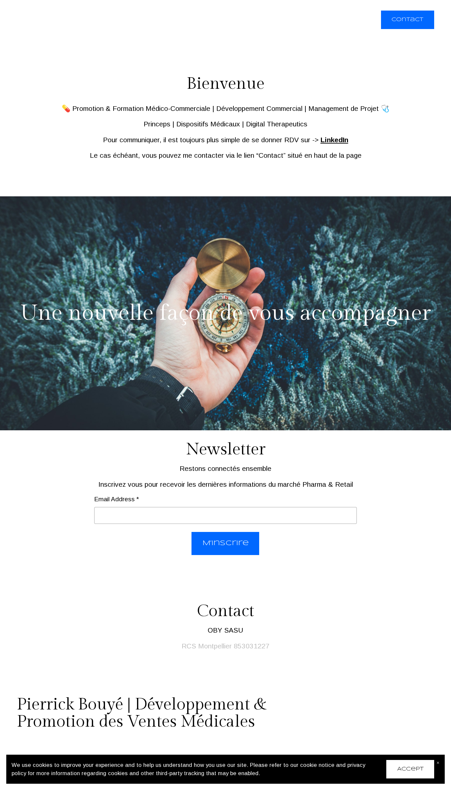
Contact (407, 19)
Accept (410, 769)
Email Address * (116, 499)
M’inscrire (225, 543)
